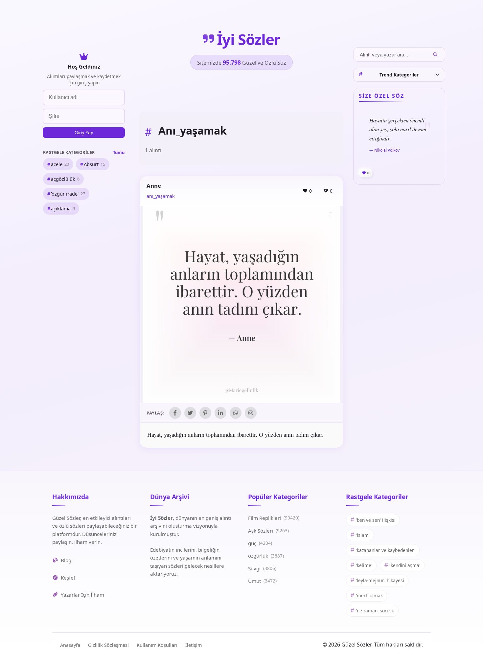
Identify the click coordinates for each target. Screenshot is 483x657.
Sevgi (262, 568)
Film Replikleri (273, 518)
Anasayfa (70, 645)
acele (60, 164)
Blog (66, 560)
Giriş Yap (84, 132)
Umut (262, 581)
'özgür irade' (68, 193)
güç (260, 543)
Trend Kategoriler (399, 75)
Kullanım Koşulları (157, 645)
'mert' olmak (369, 595)
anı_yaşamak (161, 196)
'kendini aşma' (405, 565)
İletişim (193, 645)
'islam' (363, 535)
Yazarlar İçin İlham (82, 594)
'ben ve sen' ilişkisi (376, 520)
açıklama (63, 208)
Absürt (94, 164)
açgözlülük (65, 179)
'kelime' (364, 565)
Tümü (119, 152)
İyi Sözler (248, 39)
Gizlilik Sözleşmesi (108, 645)
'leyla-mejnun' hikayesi (380, 580)
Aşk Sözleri (268, 530)
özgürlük (266, 555)
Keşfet (68, 577)
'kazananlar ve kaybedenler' (385, 550)
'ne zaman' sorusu (375, 610)
